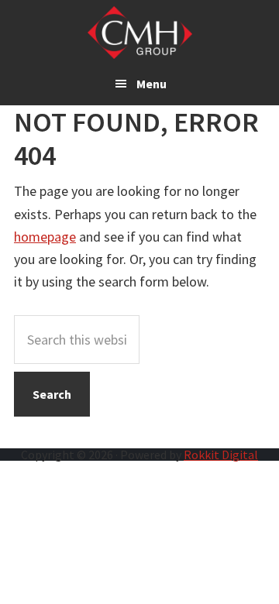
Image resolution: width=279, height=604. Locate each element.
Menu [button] (151, 83)
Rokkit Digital (221, 454)
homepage (45, 236)
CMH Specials (140, 32)
